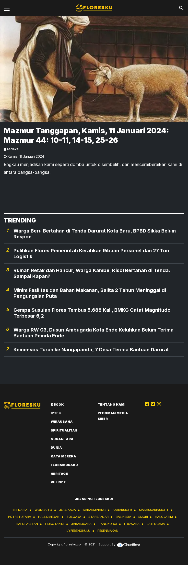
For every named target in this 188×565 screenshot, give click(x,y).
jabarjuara (81, 524)
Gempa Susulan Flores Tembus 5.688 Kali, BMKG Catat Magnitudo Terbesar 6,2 (92, 313)
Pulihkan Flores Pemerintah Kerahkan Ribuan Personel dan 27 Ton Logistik (91, 253)
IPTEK (56, 413)
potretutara (19, 517)
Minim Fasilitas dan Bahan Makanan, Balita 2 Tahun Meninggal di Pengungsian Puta (89, 293)
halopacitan (27, 524)
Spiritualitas (64, 430)
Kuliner (58, 482)
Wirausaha (62, 421)
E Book (57, 404)
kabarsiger (122, 510)
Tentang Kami (111, 404)
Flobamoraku (64, 465)
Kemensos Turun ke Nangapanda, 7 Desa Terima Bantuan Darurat (91, 350)
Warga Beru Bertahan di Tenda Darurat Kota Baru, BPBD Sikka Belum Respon (94, 234)
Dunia (56, 447)
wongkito (43, 510)
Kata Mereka (63, 456)
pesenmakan (107, 530)
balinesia (123, 517)
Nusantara (62, 439)
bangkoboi (108, 524)
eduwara (132, 524)
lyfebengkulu (78, 530)
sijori (143, 517)
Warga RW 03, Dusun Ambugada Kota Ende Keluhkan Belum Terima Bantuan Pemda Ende (93, 333)
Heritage (59, 474)
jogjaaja (67, 510)
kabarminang (94, 510)
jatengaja (156, 524)
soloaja (74, 517)
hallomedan (48, 517)
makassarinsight (154, 510)
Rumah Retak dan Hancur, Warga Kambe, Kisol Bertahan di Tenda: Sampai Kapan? (91, 273)
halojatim (164, 517)
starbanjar (98, 517)
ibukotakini (54, 524)
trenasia (19, 510)
